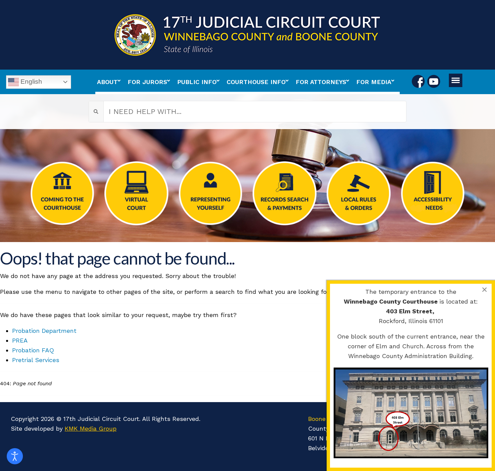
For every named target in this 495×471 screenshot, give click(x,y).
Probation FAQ (33, 350)
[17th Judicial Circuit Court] (247, 34)
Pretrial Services (35, 359)
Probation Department (44, 330)
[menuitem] (110, 82)
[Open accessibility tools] (15, 456)
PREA (20, 340)
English (30, 81)
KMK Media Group (91, 428)
